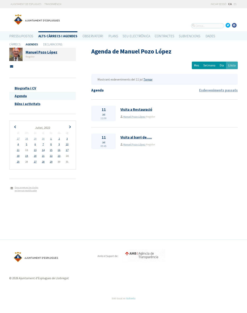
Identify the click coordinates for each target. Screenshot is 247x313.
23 (59, 156)
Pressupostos (21, 36)
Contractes (164, 36)
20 (35, 156)
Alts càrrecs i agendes (57, 36)
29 (35, 138)
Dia (222, 65)
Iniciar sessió (218, 4)
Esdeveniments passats (218, 90)
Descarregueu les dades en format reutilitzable (26, 189)
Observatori (93, 36)
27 (18, 138)
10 (67, 144)
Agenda (21, 96)
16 (59, 150)
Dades (210, 36)
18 (18, 156)
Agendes (32, 44)
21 (43, 156)
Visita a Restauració (136, 109)
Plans (113, 36)
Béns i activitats (27, 104)
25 (18, 161)
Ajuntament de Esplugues (26, 4)
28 (26, 138)
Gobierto (130, 298)
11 (18, 150)
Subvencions (189, 36)
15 (51, 150)
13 (35, 150)
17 (67, 150)
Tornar (147, 79)
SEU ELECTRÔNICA (136, 36)
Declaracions (52, 44)
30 (43, 138)
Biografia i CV (25, 88)
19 (26, 156)
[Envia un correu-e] (11, 66)
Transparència (52, 4)
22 (51, 156)
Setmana (209, 65)
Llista (232, 65)
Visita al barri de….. (136, 137)
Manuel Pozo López (134, 116)
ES (235, 4)
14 (43, 150)
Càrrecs (14, 44)
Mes (196, 65)
